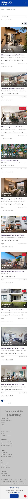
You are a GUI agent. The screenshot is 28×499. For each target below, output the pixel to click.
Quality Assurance (5, 467)
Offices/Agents (5, 463)
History (3, 422)
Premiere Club (4, 465)
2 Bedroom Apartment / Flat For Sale (12, 55)
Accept (14, 496)
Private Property (5, 475)
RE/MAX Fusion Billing (6, 456)
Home (2, 9)
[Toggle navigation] (25, 3)
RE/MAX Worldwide (6, 420)
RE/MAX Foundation (6, 441)
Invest (2, 433)
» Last (9, 401)
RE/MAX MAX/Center (6, 454)
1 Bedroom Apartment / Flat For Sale (12, 199)
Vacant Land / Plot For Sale (9, 160)
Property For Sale (10, 9)
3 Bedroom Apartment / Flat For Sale (12, 235)
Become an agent (5, 431)
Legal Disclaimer (7, 481)
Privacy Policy (15, 481)
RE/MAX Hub (4, 452)
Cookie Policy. (16, 492)
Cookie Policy (22, 481)
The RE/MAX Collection (7, 446)
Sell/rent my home (6, 435)
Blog (2, 424)
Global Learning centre (7, 444)
